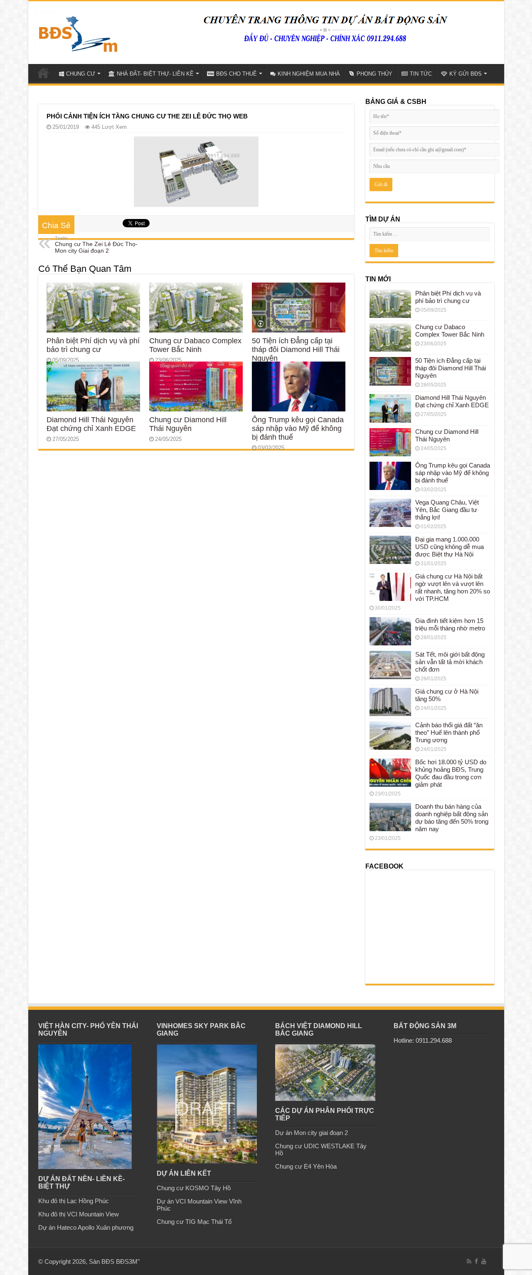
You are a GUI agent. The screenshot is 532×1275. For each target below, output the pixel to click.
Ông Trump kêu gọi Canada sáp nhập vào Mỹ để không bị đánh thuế (298, 428)
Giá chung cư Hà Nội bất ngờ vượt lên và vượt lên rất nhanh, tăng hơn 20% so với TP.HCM (452, 587)
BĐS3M (127, 1261)
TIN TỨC (421, 74)
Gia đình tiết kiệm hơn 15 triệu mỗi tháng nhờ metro (450, 624)
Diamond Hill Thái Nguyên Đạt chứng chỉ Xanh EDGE (91, 424)
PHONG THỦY (374, 74)
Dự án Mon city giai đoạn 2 (311, 1132)
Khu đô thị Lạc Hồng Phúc (73, 1200)
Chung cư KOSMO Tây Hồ (194, 1187)
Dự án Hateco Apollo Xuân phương (85, 1227)
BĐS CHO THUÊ (236, 74)
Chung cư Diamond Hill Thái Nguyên (188, 424)
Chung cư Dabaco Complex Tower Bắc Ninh (195, 345)
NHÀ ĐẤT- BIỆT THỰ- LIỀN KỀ (155, 74)
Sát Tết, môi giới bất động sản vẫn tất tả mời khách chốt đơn (450, 662)
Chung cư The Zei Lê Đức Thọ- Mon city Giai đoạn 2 (96, 245)
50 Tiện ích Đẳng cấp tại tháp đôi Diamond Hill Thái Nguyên (296, 349)
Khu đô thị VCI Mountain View (78, 1214)
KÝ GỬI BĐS (465, 74)
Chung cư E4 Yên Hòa (306, 1166)
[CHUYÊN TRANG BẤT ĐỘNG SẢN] (76, 31)
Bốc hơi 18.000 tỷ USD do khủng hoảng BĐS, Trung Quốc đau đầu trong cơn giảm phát (450, 773)
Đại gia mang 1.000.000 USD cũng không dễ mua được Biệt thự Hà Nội (449, 547)
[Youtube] (483, 1261)
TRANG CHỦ (43, 72)
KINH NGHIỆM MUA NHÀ (309, 74)
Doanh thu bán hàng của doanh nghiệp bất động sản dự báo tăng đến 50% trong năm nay (451, 817)
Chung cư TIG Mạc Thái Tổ (194, 1221)
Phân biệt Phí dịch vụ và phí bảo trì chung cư (93, 345)
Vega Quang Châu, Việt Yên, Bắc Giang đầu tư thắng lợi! (447, 510)
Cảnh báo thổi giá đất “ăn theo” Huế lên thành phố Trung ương (449, 732)
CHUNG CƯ (80, 74)
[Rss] (469, 1261)
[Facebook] (476, 1261)
